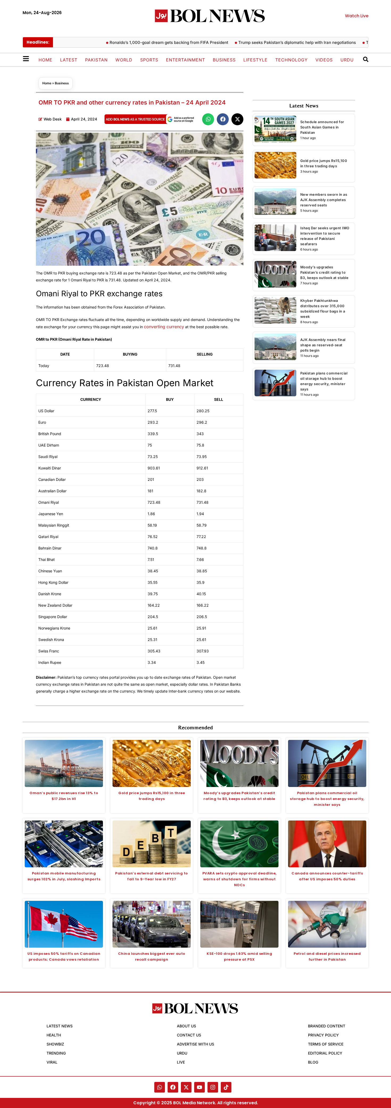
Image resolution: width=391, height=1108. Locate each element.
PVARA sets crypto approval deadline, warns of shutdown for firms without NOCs (239, 879)
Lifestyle (255, 60)
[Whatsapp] (159, 1087)
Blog (313, 1062)
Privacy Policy (323, 1035)
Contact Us (189, 1035)
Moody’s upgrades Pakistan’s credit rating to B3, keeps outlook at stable (324, 272)
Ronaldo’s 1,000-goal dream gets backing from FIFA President (150, 42)
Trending (56, 1053)
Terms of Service (325, 1044)
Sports (149, 60)
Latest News (60, 1026)
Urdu (347, 60)
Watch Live (356, 16)
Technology (291, 60)
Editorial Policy (325, 1053)
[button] (208, 119)
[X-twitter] (186, 1087)
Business (224, 60)
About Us (186, 1026)
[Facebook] (173, 1087)
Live (181, 1062)
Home (45, 60)
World (123, 60)
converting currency (164, 326)
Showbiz (55, 1044)
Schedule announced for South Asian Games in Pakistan (322, 127)
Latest (68, 60)
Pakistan (96, 60)
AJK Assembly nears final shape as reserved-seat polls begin (323, 345)
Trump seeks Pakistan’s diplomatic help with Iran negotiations (278, 42)
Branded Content (326, 1026)
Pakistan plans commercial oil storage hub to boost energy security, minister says (327, 798)
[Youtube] (199, 1087)
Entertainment (185, 60)
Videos (324, 60)
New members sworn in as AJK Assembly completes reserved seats (323, 199)
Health (54, 1035)
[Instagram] (212, 1087)
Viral (52, 1062)
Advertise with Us (195, 1044)
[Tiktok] (226, 1087)
